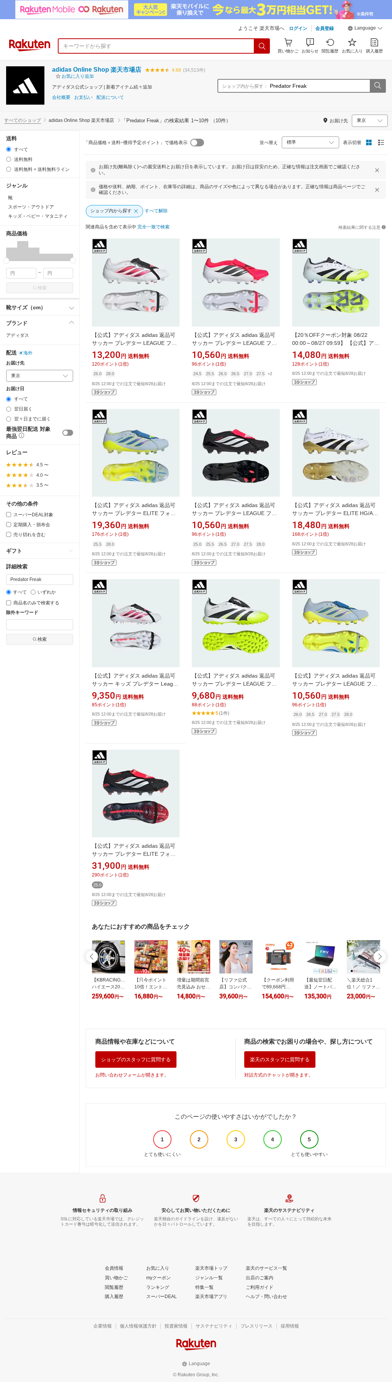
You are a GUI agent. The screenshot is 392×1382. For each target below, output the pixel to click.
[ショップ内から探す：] (377, 86)
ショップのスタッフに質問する (136, 1059)
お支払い (83, 97)
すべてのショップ (22, 120)
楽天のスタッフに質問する (280, 1059)
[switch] (67, 433)
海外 (28, 353)
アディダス (17, 335)
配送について (110, 97)
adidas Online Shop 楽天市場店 (96, 69)
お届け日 (15, 388)
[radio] (8, 149)
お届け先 (15, 363)
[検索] (262, 46)
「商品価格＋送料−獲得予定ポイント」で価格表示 (136, 142)
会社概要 (61, 97)
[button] (365, 29)
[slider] (6, 260)
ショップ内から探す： (245, 86)
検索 (42, 288)
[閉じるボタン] (377, 170)
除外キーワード (22, 612)
